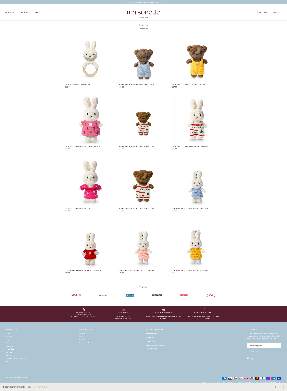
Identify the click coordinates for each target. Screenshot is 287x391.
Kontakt (81, 337)
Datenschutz (10, 349)
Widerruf (9, 355)
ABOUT (36, 12)
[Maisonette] (143, 12)
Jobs (7, 361)
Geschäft (9, 337)
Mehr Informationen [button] (39, 387)
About (8, 334)
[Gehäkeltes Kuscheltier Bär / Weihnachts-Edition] (143, 119)
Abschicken (254, 352)
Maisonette (13, 377)
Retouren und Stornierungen (16, 358)
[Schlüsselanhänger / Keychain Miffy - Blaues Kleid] (197, 181)
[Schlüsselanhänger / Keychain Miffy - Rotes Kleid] (90, 243)
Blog (7, 340)
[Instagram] (248, 359)
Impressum (9, 352)
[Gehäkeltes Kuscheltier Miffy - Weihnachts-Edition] (197, 119)
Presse (8, 343)
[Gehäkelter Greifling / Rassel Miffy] (90, 57)
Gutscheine (83, 340)
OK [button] (276, 387)
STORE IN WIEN (23, 12)
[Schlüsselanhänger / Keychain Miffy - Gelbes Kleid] (197, 243)
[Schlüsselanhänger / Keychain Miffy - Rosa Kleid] (143, 243)
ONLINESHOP (9, 12)
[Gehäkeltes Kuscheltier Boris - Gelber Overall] (197, 57)
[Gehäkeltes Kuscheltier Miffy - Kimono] (90, 181)
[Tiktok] (252, 359)
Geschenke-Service (86, 343)
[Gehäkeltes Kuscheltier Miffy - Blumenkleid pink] (90, 119)
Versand (82, 334)
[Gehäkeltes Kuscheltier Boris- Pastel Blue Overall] (143, 57)
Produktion (9, 346)
